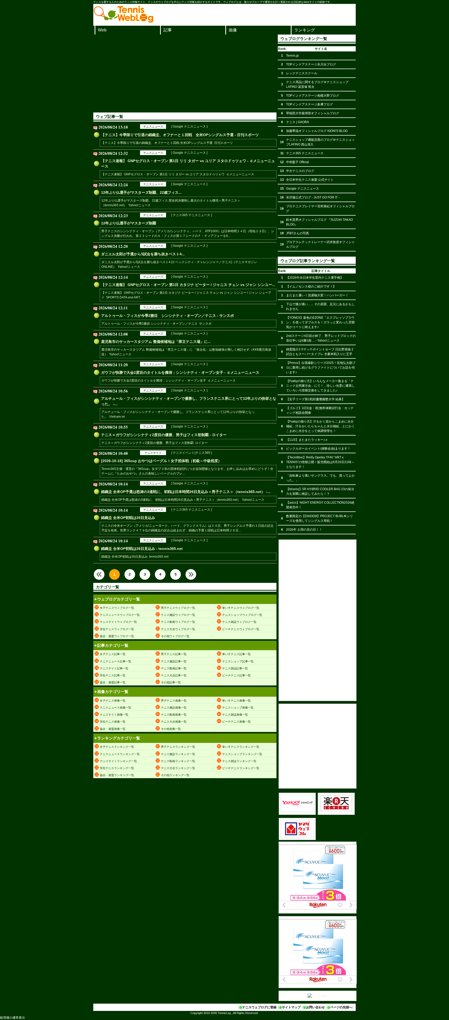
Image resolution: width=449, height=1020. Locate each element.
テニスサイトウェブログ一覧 (118, 621)
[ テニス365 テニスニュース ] (191, 215)
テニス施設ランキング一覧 (178, 754)
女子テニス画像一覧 (113, 700)
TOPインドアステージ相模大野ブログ (312, 95)
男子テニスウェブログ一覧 (178, 607)
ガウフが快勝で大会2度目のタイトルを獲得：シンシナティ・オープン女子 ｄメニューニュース (168, 380)
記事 (167, 30)
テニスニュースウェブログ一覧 (120, 614)
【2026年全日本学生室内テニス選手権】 (314, 277)
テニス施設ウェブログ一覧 (178, 614)
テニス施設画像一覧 (174, 707)
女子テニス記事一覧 (113, 654)
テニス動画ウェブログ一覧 (178, 621)
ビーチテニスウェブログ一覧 (240, 629)
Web (102, 30)
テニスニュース (153, 126)
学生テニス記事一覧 (113, 675)
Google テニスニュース (302, 188)
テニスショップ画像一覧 (238, 707)
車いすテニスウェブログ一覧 (240, 607)
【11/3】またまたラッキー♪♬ (307, 440)
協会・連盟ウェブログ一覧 (117, 636)
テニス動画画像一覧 (174, 714)
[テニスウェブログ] (123, 21)
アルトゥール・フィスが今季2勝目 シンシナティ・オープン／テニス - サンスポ (167, 316)
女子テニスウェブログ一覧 (117, 607)
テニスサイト (153, 452)
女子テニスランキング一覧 (117, 746)
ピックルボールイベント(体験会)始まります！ (318, 448)
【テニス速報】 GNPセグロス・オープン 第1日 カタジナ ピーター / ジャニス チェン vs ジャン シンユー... (188, 285)
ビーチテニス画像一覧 (236, 721)
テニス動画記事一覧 (174, 668)
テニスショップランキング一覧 (242, 754)
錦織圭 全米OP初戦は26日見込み (128, 518)
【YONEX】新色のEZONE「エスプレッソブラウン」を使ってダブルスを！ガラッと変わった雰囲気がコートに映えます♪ (320, 322)
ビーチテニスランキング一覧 (240, 768)
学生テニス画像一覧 (113, 721)
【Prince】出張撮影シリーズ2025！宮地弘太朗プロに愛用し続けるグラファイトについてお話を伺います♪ (320, 367)
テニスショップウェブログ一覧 (242, 614)
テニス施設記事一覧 (174, 661)
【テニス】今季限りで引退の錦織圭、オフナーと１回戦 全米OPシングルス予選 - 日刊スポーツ (180, 135)
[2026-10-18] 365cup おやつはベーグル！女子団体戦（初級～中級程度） (161, 461)
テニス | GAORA (297, 122)
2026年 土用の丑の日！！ (304, 529)
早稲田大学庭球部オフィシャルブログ (312, 113)
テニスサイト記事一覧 (114, 668)
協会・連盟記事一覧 (113, 682)
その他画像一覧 (171, 728)
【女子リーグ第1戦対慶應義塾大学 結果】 (315, 399)
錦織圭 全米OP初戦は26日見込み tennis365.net (134, 556)
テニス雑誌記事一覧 (235, 668)
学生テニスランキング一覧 (117, 768)
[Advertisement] (184, 73)
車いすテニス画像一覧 (236, 700)
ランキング (304, 30)
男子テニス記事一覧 (174, 654)
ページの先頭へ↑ (342, 1007)
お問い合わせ (315, 1007)
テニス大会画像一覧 (174, 721)
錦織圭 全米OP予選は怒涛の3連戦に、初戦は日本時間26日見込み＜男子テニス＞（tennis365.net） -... (185, 492)
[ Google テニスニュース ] (189, 126)
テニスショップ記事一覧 (238, 661)
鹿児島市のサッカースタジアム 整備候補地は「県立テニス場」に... (156, 341)
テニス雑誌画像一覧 (235, 714)
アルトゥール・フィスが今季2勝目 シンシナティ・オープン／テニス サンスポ (156, 323)
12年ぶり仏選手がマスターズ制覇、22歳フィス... (141, 192)
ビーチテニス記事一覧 (236, 675)
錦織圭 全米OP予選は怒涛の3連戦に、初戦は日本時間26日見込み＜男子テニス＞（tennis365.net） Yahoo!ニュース (182, 500)
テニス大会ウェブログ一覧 (178, 629)
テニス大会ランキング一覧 (178, 768)
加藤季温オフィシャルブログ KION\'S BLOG (317, 131)
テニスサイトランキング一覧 (118, 761)
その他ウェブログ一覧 (175, 636)
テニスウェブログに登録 (259, 1007)
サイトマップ (291, 1007)
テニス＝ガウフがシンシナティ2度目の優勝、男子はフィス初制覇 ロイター (154, 443)
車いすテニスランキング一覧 (240, 746)
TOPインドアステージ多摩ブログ (309, 104)
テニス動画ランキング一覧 (178, 761)
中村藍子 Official (297, 162)
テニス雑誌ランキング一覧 (239, 761)
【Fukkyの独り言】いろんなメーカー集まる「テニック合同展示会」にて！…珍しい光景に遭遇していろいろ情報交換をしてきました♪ (320, 385)
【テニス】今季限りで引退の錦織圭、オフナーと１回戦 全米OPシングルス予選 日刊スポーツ (167, 143)
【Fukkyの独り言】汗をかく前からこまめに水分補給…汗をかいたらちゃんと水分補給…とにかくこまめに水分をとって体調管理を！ (320, 426)
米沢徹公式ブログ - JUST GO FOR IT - (312, 197)
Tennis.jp (292, 55)
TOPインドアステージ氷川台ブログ (311, 64)
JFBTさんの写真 (297, 233)
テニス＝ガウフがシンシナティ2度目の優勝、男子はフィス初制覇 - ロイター (164, 435)
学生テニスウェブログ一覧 (117, 629)
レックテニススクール (301, 73)
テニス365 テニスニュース (304, 153)
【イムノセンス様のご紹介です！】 (311, 286)
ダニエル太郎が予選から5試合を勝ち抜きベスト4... (143, 254)
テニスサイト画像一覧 (114, 714)
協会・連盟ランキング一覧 (117, 775)
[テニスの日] (317, 996)
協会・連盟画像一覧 (113, 728)
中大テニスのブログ (300, 171)
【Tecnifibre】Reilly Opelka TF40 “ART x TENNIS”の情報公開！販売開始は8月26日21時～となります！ (320, 462)
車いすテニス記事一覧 (236, 654)
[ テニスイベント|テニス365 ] (191, 453)
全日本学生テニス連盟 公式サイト (310, 180)
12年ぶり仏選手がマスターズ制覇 (128, 223)
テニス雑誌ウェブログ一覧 (239, 621)
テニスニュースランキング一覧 (120, 754)
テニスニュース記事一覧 (115, 661)
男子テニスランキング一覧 (178, 746)
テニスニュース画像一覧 (115, 707)
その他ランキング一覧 (175, 775)
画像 (233, 30)
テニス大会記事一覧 (174, 675)
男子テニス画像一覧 (174, 700)
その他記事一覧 (171, 682)
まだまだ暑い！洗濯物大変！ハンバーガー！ (317, 295)
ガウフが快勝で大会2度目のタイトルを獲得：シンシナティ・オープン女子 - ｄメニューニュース (180, 372)
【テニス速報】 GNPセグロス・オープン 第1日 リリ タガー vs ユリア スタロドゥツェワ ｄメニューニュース (177, 174)
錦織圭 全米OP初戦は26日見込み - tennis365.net (142, 548)
